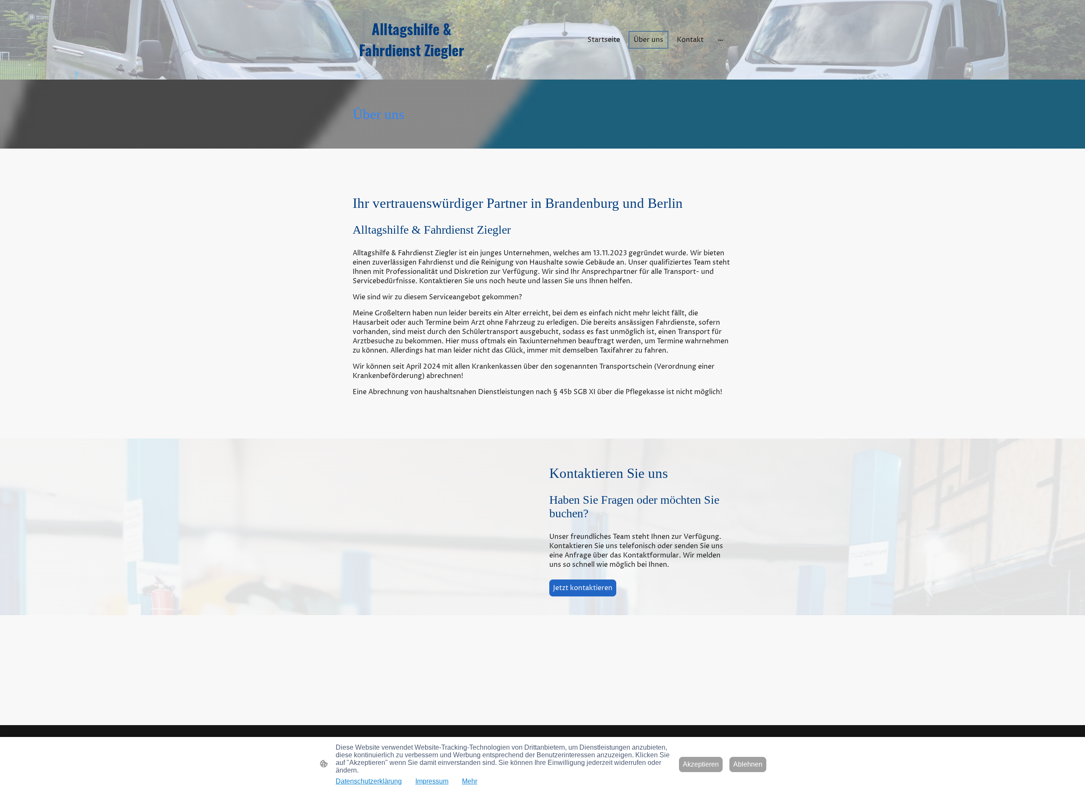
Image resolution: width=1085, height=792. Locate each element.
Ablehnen (747, 764)
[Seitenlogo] (411, 67)
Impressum (431, 781)
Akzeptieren (701, 764)
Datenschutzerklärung (369, 781)
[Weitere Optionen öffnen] (720, 40)
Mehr (469, 781)
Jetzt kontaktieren (582, 588)
